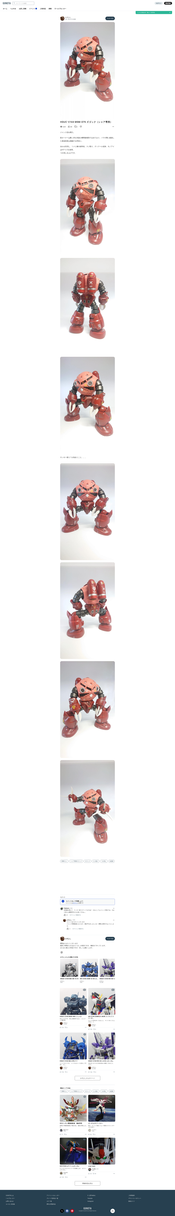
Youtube (90, 1198)
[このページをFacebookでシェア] (67, 1211)
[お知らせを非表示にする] (170, 12)
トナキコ (94, 1129)
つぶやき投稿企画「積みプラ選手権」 (146, 12)
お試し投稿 (22, 9)
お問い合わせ (9, 1201)
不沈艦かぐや (95, 1169)
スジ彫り (95, 861)
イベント (32, 9)
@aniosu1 (65, 1129)
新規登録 (168, 3)
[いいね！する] (112, 1211)
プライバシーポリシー (134, 1198)
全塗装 (111, 861)
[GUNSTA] (7, 3)
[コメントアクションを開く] (114, 908)
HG (66, 19)
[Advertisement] (87, 877)
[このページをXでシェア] (62, 1211)
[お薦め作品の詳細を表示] (113, 127)
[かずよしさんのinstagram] (62, 952)
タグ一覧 (49, 1201)
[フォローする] (110, 18)
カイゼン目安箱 (10, 1204)
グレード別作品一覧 (52, 1198)
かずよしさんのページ (87, 1078)
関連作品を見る (87, 1183)
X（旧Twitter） (92, 1195)
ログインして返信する (75, 915)
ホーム (5, 9)
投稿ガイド (131, 1201)
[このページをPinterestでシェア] (72, 1211)
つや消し (103, 861)
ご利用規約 (131, 1195)
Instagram (91, 1201)
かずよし (68, 17)
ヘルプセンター (61, 9)
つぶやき (13, 9)
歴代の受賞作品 (51, 1204)
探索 (50, 9)
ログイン (158, 3)
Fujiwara (66, 908)
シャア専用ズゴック (76, 861)
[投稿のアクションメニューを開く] (86, 1027)
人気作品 (43, 9)
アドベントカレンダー (53, 1195)
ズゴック (87, 861)
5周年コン (64, 861)
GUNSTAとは (10, 1195)
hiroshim (65, 1172)
